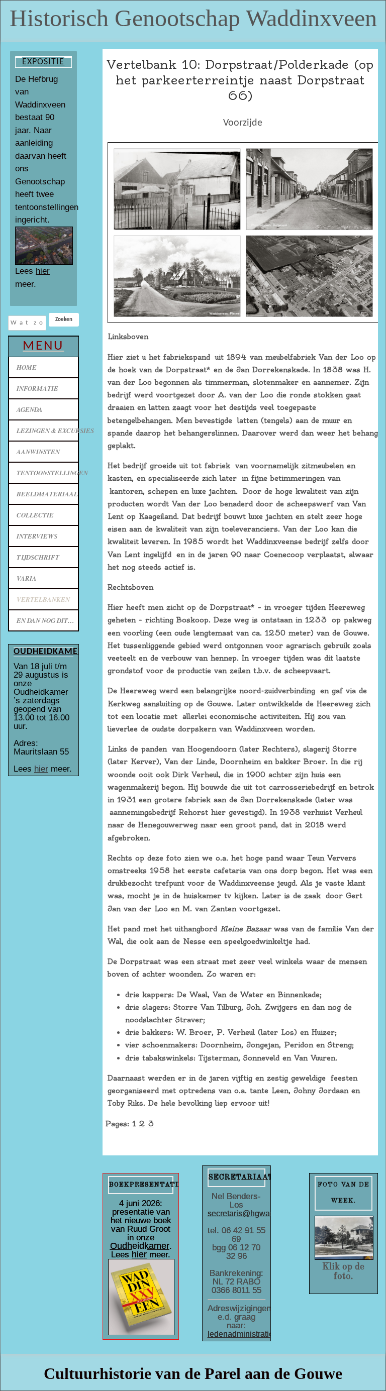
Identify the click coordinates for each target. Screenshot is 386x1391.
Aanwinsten (38, 451)
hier (43, 271)
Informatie (37, 388)
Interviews (37, 536)
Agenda (30, 409)
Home (27, 367)
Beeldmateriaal (47, 493)
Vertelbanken (43, 599)
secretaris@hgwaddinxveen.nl (262, 1213)
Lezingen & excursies (47, 430)
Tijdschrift (38, 557)
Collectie (35, 514)
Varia (27, 578)
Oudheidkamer (139, 1246)
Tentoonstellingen (47, 472)
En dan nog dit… (45, 620)
